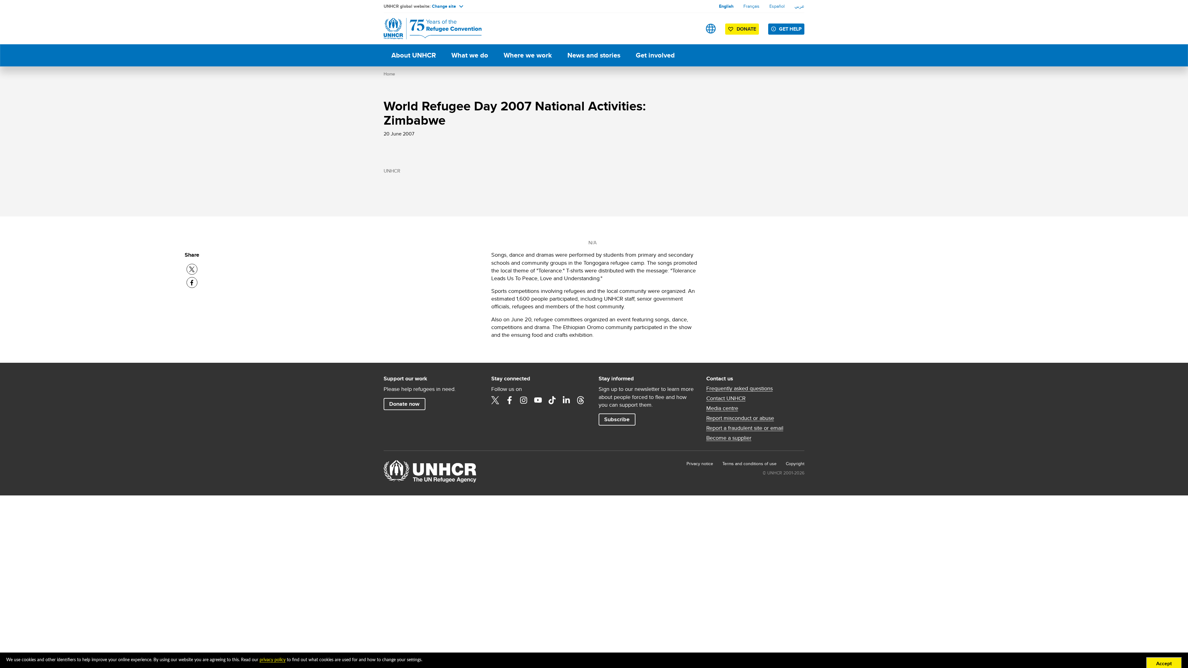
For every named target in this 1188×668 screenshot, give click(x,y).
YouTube (538, 400)
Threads (581, 400)
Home (389, 74)
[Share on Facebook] (192, 282)
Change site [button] (444, 6)
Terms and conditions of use (749, 463)
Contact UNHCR (726, 398)
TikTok (552, 400)
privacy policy (273, 660)
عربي (799, 6)
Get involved (655, 55)
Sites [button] (711, 29)
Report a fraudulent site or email (744, 428)
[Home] (427, 28)
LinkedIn (566, 400)
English (726, 6)
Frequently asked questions (739, 388)
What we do (469, 55)
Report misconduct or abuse (740, 418)
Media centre (722, 408)
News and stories (593, 55)
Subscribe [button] (617, 419)
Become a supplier (728, 438)
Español (777, 6)
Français (751, 6)
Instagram (524, 400)
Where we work (528, 55)
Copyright (795, 463)
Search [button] (691, 29)
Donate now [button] (404, 404)
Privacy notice (700, 463)
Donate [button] (746, 28)
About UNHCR (413, 55)
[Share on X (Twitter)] (192, 269)
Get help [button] (790, 28)
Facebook (510, 400)
